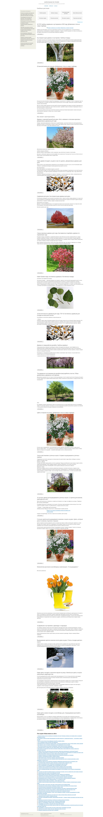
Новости (51, 5)
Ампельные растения (51, 2)
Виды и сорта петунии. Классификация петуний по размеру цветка (51, 741)
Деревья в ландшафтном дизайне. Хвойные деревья (52, 345)
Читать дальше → (40, 34)
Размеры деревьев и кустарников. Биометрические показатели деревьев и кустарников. (56, 755)
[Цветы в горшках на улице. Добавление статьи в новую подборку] (60, 430)
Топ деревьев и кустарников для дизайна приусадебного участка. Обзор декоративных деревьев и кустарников (57, 374)
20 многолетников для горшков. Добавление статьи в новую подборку (27, 44)
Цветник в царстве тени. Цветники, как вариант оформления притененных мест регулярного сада (57, 761)
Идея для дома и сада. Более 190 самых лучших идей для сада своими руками (54, 784)
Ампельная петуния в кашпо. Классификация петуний (49, 773)
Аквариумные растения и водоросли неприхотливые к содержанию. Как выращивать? (55, 775)
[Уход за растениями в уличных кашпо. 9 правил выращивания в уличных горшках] (60, 483)
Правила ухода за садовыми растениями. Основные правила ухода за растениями (55, 766)
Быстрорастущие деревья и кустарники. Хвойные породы (53, 38)
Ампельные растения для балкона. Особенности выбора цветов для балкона (53, 800)
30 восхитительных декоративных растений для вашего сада (50, 787)
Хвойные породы (54, 12)
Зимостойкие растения (77, 12)
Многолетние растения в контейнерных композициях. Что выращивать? (57, 567)
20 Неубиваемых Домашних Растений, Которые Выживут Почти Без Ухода (28, 34)
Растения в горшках (66, 18)
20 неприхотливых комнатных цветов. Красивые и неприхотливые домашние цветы (55, 762)
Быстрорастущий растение (65, 13)
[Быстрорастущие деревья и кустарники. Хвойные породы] (60, 52)
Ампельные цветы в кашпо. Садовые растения (47, 796)
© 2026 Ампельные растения (24, 813)
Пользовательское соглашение (47, 813)
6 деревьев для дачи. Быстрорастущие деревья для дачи (53, 196)
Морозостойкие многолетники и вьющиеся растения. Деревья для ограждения (54, 774)
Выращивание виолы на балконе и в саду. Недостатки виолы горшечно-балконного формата (57, 778)
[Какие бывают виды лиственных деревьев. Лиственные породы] (60, 298)
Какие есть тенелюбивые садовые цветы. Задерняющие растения (51, 802)
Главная (46, 5)
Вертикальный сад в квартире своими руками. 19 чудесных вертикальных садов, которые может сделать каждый (60, 743)
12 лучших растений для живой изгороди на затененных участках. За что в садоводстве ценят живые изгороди (60, 771)
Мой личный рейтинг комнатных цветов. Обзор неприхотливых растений (52, 753)
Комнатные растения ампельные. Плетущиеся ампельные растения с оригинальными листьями (57, 788)
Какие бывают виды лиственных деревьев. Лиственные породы (55, 276)
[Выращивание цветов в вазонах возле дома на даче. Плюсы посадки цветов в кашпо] (60, 658)
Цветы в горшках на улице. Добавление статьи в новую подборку (55, 412)
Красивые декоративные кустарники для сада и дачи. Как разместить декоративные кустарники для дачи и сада (60, 752)
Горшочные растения (77, 18)
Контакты (42, 813)
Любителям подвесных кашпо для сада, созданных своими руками (51, 801)
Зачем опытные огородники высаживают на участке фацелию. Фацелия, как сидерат (55, 776)
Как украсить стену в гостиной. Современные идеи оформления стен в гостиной (54, 744)
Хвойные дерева (43, 12)
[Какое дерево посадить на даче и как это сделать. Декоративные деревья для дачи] (60, 184)
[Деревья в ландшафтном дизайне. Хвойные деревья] (60, 362)
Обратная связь (62, 813)
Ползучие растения (54, 18)
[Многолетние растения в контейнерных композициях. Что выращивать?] (60, 592)
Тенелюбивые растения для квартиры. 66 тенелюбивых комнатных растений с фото (26, 18)
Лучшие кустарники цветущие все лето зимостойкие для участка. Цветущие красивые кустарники (27, 14)
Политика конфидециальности (44, 814)
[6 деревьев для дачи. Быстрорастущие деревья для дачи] (60, 218)
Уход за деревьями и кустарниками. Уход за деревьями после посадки (52, 765)
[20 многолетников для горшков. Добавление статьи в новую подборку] (60, 84)
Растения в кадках (42, 18)
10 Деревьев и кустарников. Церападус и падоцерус (52, 625)
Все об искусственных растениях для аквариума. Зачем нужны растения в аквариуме (55, 746)
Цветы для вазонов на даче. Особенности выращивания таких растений (52, 764)
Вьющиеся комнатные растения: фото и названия (48, 810)
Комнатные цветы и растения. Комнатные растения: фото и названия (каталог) (54, 791)
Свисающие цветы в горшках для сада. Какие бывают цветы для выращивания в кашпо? (55, 747)
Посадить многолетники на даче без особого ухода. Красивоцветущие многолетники (55, 767)
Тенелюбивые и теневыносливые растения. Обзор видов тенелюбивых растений (54, 807)
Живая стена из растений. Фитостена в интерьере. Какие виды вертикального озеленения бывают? (58, 751)
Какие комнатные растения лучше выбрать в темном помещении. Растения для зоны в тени (56, 789)
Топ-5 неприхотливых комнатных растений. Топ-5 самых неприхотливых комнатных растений (57, 794)
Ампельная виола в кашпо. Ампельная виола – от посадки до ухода (51, 779)
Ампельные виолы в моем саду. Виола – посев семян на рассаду (51, 780)
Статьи (55, 5)
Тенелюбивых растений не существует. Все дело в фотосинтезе (51, 803)
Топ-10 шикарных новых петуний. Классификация (48, 742)
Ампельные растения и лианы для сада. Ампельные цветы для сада (52, 808)
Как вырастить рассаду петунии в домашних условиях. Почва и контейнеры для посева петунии (57, 785)
